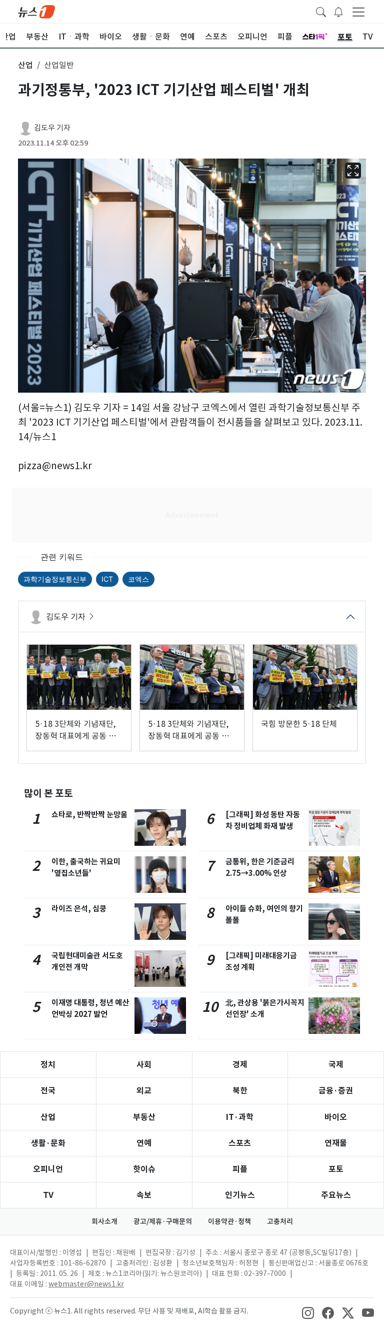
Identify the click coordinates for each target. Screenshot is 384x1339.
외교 (144, 1090)
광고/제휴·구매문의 (163, 1221)
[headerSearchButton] (321, 11)
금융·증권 (335, 1090)
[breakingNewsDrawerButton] (339, 11)
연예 (144, 1143)
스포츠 (239, 1143)
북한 (240, 1090)
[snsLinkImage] (308, 1312)
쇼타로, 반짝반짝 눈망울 (90, 814)
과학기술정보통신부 (55, 579)
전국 (48, 1090)
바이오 (335, 1117)
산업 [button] (25, 65)
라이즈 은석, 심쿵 (79, 908)
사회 (144, 1064)
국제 (336, 1064)
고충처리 (280, 1221)
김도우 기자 (52, 128)
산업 (48, 1117)
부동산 (144, 1117)
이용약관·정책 (229, 1221)
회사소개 (105, 1221)
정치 (48, 1064)
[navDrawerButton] (358, 12)
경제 (240, 1064)
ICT (107, 579)
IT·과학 (240, 1117)
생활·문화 (48, 1143)
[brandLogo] (36, 11)
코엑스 (138, 579)
